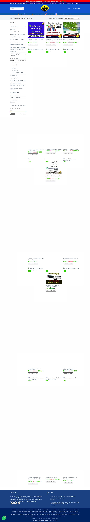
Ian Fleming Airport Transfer (15, 54)
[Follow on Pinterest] (19, 503)
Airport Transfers (14, 26)
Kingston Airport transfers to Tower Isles (70, 478)
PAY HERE (55, 520)
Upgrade (12, 102)
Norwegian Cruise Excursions (18, 80)
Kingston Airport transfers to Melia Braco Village (36, 259)
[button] (68, 8)
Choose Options (33, 44)
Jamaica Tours (14, 58)
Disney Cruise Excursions (17, 39)
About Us (52, 3)
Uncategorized (14, 100)
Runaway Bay (15, 70)
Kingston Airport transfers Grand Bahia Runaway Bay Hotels (35, 40)
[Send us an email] (77, 3)
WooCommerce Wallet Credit (18, 105)
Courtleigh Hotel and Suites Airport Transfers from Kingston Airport (35, 479)
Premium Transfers (15, 83)
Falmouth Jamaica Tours (16, 44)
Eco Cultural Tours (15, 42)
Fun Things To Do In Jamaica (17, 47)
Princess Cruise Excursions (17, 85)
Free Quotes (69, 14)
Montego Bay (15, 64)
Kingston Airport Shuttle (51, 477)
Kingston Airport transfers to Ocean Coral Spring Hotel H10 (52, 286)
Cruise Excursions (15, 37)
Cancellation (71, 3)
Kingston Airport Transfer (17, 60)
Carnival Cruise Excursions (17, 31)
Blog (56, 3)
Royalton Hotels (14, 92)
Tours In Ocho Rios (15, 97)
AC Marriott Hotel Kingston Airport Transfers (54, 176)
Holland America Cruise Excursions (16, 50)
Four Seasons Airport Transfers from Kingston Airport (70, 369)
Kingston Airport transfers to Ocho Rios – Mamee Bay (54, 40)
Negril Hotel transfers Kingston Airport (70, 259)
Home (20, 14)
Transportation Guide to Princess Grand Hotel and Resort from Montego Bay (63, 497)
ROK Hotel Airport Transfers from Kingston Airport (36, 150)
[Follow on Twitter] (76, 3)
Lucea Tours (13, 75)
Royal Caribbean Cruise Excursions (16, 89)
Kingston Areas (15, 63)
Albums (12, 29)
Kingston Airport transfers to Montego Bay (70, 40)
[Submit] (23, 8)
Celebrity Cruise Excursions (17, 34)
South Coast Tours (15, 95)
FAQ (66, 3)
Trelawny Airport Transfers (18, 72)
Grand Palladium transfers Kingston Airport (34, 369)
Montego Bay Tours (15, 78)
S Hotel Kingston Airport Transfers (54, 149)
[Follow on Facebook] (75, 3)
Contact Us (61, 3)
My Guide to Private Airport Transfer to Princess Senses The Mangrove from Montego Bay (64, 503)
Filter (12, 114)
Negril (13, 66)
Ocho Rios (14, 68)
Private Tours (50, 14)
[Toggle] (25, 27)
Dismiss (64, 1)
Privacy (50, 520)
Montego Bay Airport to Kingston (71, 149)
